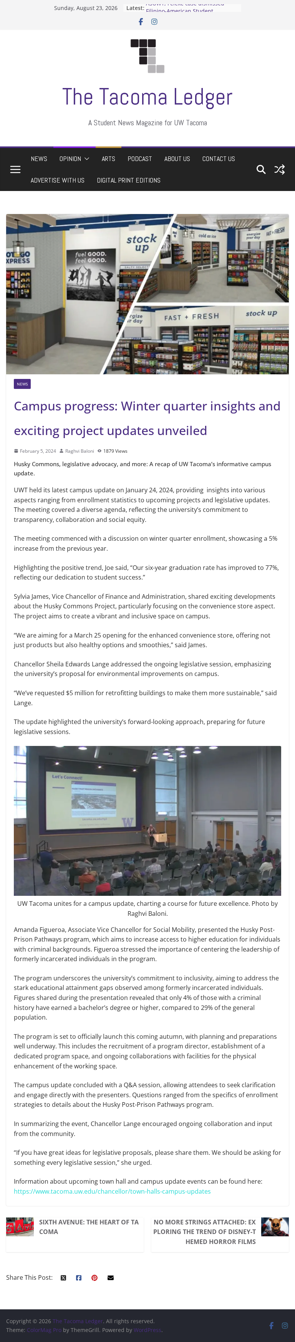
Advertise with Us (58, 180)
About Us (177, 158)
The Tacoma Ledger (147, 96)
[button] (85, 159)
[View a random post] (279, 169)
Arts (108, 158)
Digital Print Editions (129, 180)
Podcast (140, 158)
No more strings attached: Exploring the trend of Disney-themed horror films (204, 1232)
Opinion (70, 158)
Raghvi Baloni (79, 451)
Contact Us (218, 158)
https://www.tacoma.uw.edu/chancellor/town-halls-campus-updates (112, 1191)
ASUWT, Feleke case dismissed (185, 8)
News (39, 158)
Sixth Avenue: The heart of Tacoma (89, 1227)
